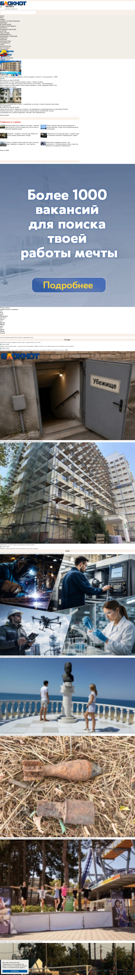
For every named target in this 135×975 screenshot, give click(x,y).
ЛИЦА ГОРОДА (4, 33)
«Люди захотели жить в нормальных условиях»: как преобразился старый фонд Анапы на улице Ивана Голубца (34, 109)
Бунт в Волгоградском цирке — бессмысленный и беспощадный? (18, 346)
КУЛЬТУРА (3, 31)
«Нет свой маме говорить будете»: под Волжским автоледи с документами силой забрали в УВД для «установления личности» (33, 350)
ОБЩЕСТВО (4, 38)
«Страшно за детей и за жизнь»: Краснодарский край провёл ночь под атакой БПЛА (23, 441)
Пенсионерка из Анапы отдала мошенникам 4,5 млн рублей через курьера (73, 734)
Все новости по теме (6, 80)
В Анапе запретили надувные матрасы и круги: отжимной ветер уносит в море (22, 342)
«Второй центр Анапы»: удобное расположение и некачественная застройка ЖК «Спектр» (27, 111)
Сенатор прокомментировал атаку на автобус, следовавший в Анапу (16, 337)
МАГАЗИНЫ (9, 58)
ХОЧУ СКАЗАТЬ (5, 48)
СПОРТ (2, 44)
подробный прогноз (5, 309)
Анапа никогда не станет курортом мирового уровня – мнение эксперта (21, 82)
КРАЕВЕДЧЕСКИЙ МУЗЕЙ (8, 29)
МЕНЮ (2, 16)
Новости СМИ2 (4, 150)
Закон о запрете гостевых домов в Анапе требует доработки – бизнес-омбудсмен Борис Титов (28, 85)
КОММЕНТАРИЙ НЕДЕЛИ (8, 26)
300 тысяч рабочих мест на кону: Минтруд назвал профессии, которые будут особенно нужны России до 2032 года (30, 656)
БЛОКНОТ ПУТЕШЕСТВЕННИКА (10, 21)
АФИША (2, 19)
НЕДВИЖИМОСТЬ (5, 34)
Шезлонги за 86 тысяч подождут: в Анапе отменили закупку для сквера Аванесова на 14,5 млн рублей (27, 734)
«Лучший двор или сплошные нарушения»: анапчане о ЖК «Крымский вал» (22, 112)
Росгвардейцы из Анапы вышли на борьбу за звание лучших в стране (79, 838)
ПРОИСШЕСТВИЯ (5, 41)
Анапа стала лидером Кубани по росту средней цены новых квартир (57, 346)
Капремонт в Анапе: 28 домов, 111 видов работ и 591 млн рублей (18, 544)
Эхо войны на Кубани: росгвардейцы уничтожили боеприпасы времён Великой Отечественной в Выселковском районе (31, 838)
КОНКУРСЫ (3, 28)
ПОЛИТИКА (3, 39)
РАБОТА (11, 51)
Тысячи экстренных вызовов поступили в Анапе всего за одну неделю (19, 553)
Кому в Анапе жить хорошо (8, 87)
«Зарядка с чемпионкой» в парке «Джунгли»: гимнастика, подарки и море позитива (22, 941)
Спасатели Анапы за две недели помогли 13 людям (51, 553)
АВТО (1, 18)
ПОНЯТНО (15, 971)
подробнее (15, 309)
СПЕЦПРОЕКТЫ (5, 43)
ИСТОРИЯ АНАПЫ (5, 24)
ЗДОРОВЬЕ (3, 23)
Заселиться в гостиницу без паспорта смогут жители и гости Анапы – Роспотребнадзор (26, 83)
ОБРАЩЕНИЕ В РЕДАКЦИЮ (8, 36)
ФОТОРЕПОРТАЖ (5, 46)
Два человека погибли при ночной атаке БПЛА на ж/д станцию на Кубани (20, 548)
